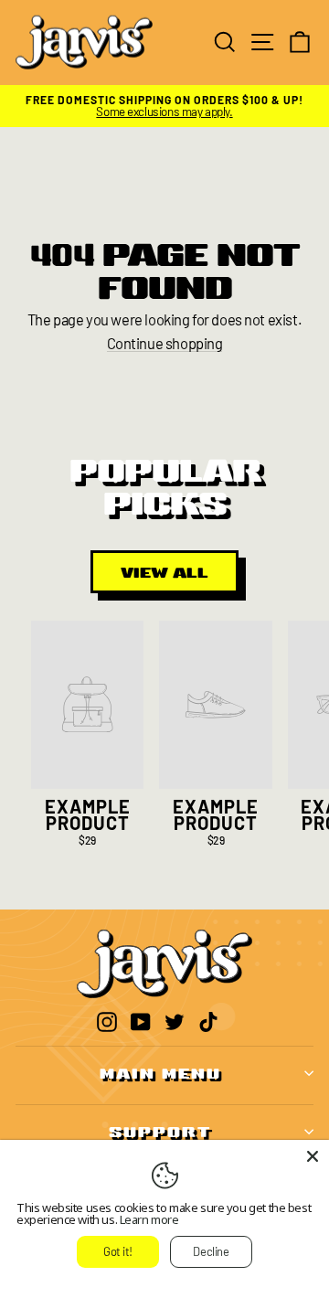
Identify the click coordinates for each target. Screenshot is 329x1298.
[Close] (312, 1156)
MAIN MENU (160, 1072)
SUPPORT (160, 1131)
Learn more (149, 1219)
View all (164, 571)
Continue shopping (165, 343)
